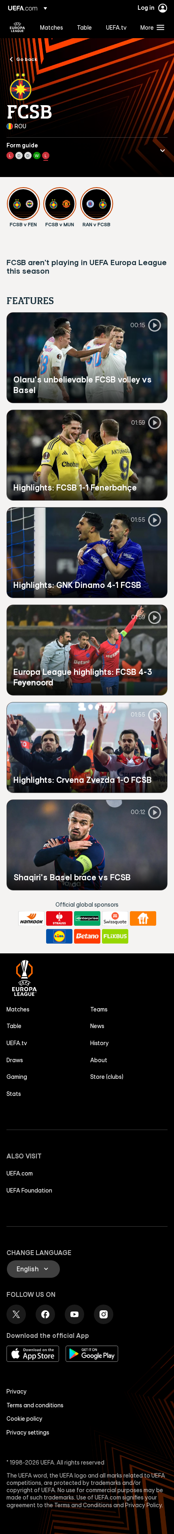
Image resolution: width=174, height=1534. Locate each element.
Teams (99, 1009)
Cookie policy (24, 1418)
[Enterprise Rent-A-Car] (87, 918)
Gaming (16, 1077)
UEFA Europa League (17, 27)
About (98, 1060)
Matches (18, 1009)
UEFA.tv (16, 1043)
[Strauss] (59, 918)
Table (13, 1026)
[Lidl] (59, 936)
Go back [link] (26, 59)
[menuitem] (51, 27)
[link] (51, 27)
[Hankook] (31, 918)
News (97, 1026)
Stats (13, 1094)
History (99, 1043)
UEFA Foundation (29, 1190)
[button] (150, 27)
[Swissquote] (115, 918)
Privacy (16, 1391)
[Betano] (87, 936)
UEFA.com (19, 1173)
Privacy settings (27, 1432)
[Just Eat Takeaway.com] (143, 918)
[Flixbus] (115, 936)
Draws (14, 1060)
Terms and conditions (35, 1405)
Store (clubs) (106, 1077)
